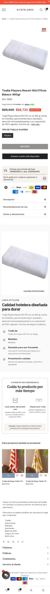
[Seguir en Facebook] (4, 541)
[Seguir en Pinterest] (18, 541)
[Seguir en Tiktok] (23, 541)
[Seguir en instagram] (8, 541)
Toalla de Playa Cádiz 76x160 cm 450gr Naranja (22, 481)
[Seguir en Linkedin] (13, 541)
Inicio (4, 19)
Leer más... (35, 124)
